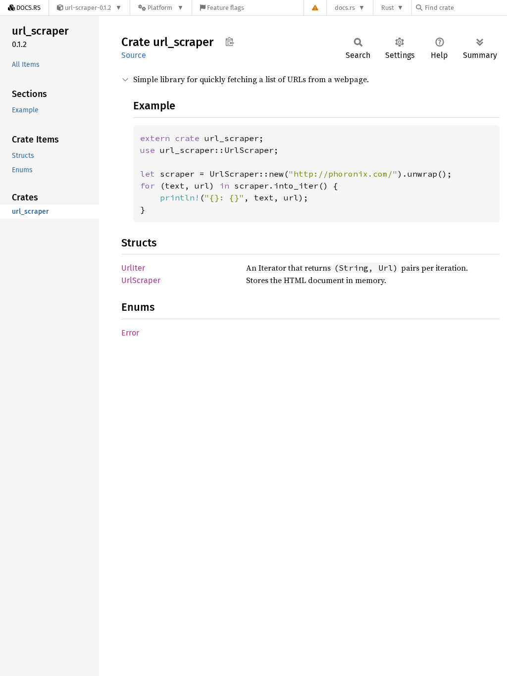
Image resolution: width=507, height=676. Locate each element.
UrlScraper (140, 280)
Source (133, 55)
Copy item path (229, 41)
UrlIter (133, 268)
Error (130, 333)
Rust (387, 7)
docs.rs (345, 7)
